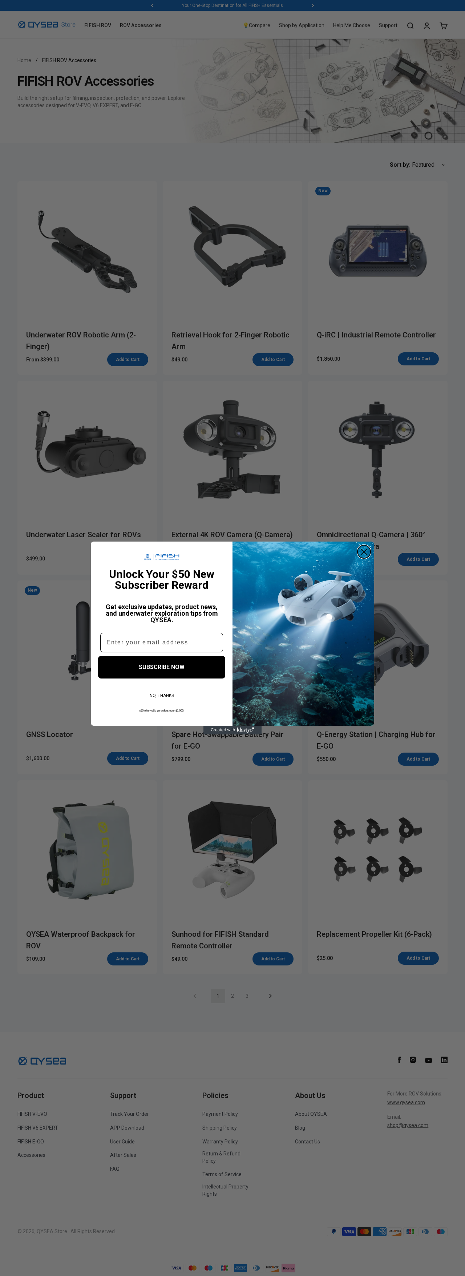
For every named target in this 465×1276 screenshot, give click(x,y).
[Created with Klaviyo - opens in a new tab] (232, 730)
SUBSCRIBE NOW (162, 667)
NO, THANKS (162, 695)
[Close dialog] (364, 551)
